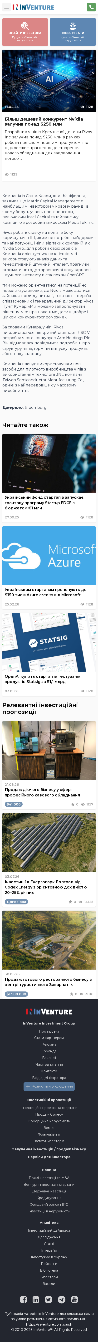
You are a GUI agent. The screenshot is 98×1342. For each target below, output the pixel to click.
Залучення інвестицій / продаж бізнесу (49, 1149)
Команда (49, 1051)
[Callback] (91, 7)
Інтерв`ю (49, 1250)
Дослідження (49, 1237)
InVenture (49, 1023)
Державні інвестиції (49, 1191)
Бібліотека (49, 1270)
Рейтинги (49, 1264)
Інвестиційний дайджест (49, 1230)
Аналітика (49, 1222)
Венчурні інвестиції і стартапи (49, 1184)
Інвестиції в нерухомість (49, 1211)
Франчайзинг (49, 1134)
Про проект (49, 1031)
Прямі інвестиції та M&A (49, 1178)
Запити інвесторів (49, 1141)
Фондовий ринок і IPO (49, 1204)
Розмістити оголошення (52, 1086)
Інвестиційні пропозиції (49, 1100)
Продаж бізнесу (49, 1114)
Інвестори (49, 1277)
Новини (49, 1170)
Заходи (49, 1284)
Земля (49, 1128)
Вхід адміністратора (49, 1078)
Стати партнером (49, 1038)
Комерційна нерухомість (49, 1121)
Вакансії (49, 1058)
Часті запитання (49, 1064)
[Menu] (6, 7)
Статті (49, 1244)
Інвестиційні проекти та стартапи (49, 1108)
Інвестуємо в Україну (49, 1257)
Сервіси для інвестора (49, 1157)
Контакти (49, 1071)
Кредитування (49, 1198)
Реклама (49, 1044)
